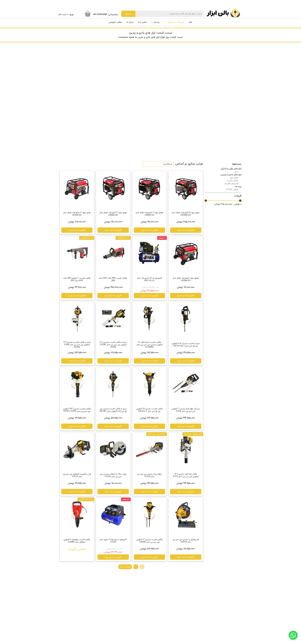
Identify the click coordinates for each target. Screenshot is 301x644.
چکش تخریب (232, 180)
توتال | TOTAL (232, 189)
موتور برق (234, 177)
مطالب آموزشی (115, 22)
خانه (190, 22)
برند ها (156, 22)
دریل (236, 171)
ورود (71, 14)
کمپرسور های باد (231, 183)
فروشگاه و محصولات (175, 22)
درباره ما (130, 22)
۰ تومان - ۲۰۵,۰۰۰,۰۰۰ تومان (227, 204)
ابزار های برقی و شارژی (231, 168)
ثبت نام (62, 14)
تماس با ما (142, 22)
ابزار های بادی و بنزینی (231, 174)
